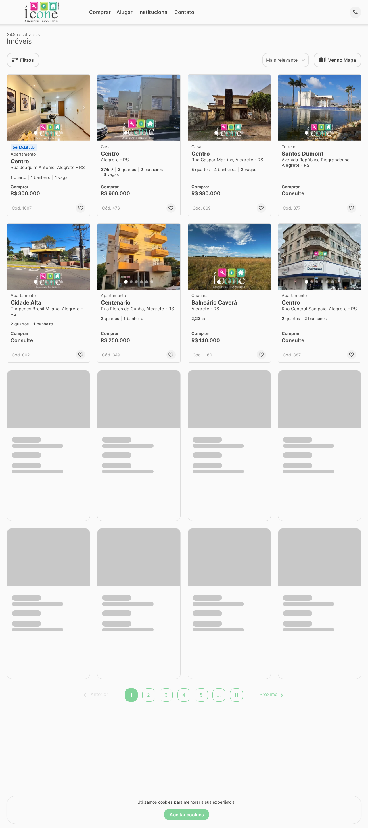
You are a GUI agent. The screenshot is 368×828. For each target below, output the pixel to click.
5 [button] (201, 695)
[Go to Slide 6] (61, 132)
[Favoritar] (80, 208)
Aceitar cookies (187, 814)
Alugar (124, 12)
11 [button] (236, 695)
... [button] (219, 695)
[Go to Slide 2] (40, 132)
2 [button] (148, 695)
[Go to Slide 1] (35, 133)
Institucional (153, 12)
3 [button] (166, 695)
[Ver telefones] (355, 12)
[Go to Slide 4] (51, 132)
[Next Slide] (84, 108)
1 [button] (131, 695)
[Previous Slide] (13, 108)
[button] (48, 108)
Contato (184, 12)
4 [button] (183, 695)
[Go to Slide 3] (46, 132)
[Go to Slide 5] (56, 132)
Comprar (100, 12)
